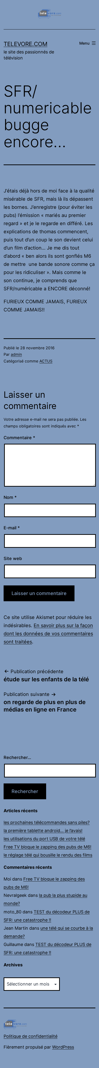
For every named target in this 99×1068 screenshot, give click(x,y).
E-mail (12, 527)
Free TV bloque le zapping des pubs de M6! (47, 846)
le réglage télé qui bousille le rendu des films (48, 855)
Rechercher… (17, 757)
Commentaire (19, 437)
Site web (13, 558)
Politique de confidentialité (30, 1036)
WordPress (63, 1047)
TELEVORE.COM (25, 44)
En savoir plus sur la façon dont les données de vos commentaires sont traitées (48, 634)
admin (16, 354)
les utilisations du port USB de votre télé (44, 838)
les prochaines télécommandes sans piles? (47, 822)
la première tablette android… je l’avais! (43, 830)
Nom (10, 497)
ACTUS (45, 361)
